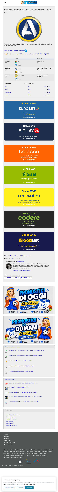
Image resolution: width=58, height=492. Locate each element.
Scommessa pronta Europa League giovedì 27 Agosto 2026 (19, 360)
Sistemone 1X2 (9, 421)
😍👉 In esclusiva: (26, 54)
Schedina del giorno (11, 417)
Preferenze (20, 487)
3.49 (29, 86)
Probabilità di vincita (16, 457)
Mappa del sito (7, 440)
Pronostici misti (9, 423)
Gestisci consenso (8, 444)
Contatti (6, 434)
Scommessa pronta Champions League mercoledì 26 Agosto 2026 (21, 366)
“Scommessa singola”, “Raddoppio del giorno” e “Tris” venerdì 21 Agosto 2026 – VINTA (25, 396)
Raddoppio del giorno (11, 419)
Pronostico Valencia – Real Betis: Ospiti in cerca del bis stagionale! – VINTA (22, 383)
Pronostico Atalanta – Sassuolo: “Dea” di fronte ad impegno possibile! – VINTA (23, 392)
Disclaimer (6, 438)
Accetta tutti (29, 487)
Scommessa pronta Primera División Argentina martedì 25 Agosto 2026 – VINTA (23, 401)
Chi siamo (6, 436)
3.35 (29, 92)
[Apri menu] (5, 2)
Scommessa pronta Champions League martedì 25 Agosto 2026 (20, 371)
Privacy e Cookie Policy (10, 442)
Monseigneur (20, 261)
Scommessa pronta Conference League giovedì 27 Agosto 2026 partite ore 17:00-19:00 (25, 355)
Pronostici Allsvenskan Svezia (11, 255)
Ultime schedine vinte (10, 379)
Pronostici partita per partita (12, 414)
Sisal (6, 86)
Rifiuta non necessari (10, 487)
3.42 (29, 89)
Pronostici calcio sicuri (11, 425)
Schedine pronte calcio (26, 255)
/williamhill (7, 95)
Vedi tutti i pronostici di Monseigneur (22, 270)
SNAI (6, 89)
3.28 (29, 95)
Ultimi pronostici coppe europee (13, 346)
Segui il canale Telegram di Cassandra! (14, 50)
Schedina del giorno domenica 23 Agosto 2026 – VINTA (19, 387)
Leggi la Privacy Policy (29, 484)
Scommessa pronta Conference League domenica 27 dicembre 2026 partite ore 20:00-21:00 (26, 350)
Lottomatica (8, 92)
